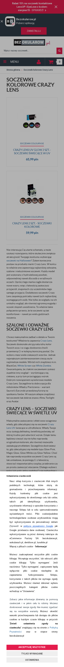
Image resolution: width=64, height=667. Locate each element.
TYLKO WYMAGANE (32, 653)
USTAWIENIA (32, 660)
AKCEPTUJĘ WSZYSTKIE (32, 647)
